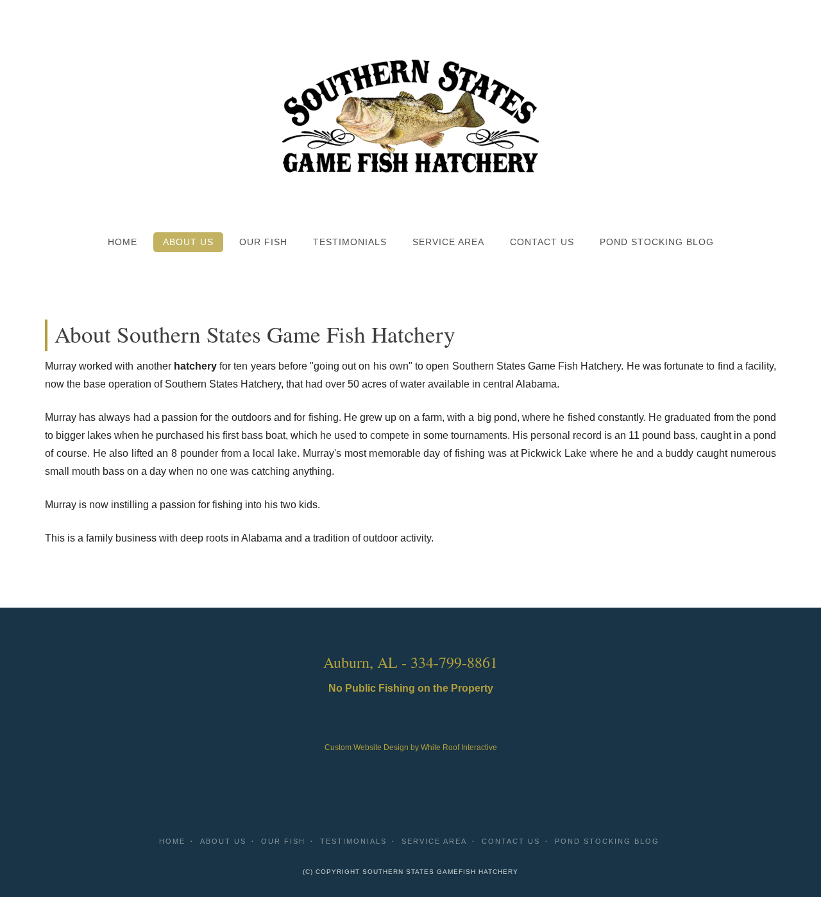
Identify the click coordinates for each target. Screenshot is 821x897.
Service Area (448, 242)
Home (122, 242)
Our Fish (263, 242)
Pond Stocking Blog (657, 242)
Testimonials (350, 242)
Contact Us (542, 242)
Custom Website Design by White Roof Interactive (411, 747)
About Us (188, 242)
